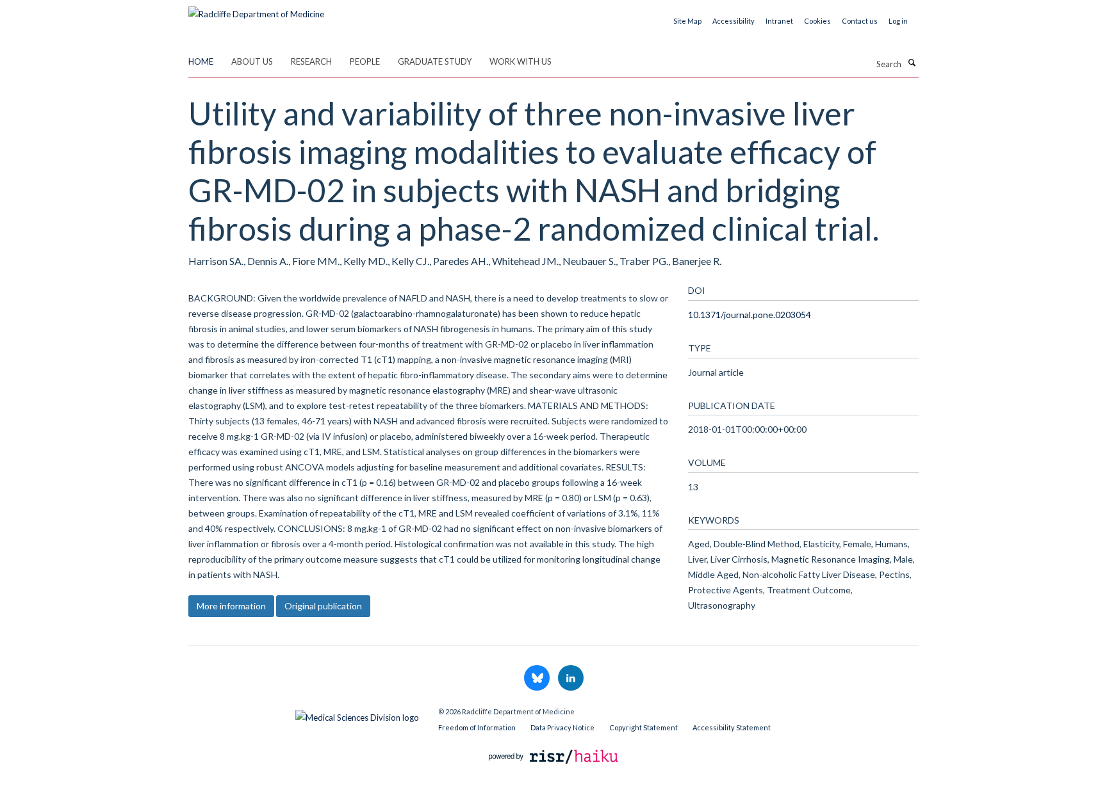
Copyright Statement (643, 727)
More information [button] (231, 605)
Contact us (860, 21)
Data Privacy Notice (562, 727)
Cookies (817, 21)
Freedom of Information (477, 727)
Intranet (779, 21)
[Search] (912, 63)
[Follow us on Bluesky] (538, 678)
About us (252, 61)
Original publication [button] (323, 605)
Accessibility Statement (732, 727)
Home (200, 61)
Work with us (520, 61)
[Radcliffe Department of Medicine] (256, 9)
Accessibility (733, 21)
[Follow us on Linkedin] (571, 678)
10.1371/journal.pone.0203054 (749, 314)
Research (311, 61)
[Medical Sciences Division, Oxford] (303, 714)
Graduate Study (435, 61)
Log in (898, 21)
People (365, 61)
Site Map (687, 21)
